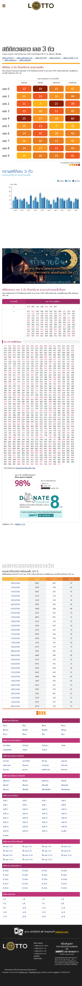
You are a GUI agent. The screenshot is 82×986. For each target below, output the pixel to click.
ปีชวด (5, 725)
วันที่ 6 (24, 805)
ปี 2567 (44, 871)
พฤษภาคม (6, 765)
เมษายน (64, 761)
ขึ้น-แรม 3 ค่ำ (46, 846)
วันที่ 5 (5, 805)
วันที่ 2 (24, 800)
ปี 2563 (44, 875)
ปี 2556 (25, 884)
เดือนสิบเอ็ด (46, 789)
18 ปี (24, 916)
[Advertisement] (41, 28)
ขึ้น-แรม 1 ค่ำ (7, 846)
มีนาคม (44, 761)
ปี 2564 (25, 875)
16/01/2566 (15, 693)
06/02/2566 (15, 655)
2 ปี (23, 899)
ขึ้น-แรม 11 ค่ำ (47, 855)
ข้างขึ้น (63, 831)
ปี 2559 (44, 879)
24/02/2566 (15, 621)
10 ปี (24, 908)
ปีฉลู (24, 725)
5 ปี (4, 903)
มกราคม (6, 761)
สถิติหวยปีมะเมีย (25, 60)
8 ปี (62, 903)
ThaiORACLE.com (34, 972)
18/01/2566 (15, 689)
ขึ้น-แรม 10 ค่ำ (27, 855)
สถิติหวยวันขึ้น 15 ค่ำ (70, 58)
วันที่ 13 (6, 813)
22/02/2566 (15, 625)
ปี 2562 (64, 875)
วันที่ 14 (25, 813)
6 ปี (23, 903)
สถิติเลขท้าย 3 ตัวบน (41, 946)
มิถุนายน (25, 765)
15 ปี (43, 912)
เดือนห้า (6, 785)
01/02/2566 (15, 664)
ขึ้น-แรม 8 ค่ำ (66, 851)
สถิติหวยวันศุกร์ (55, 58)
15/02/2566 (15, 638)
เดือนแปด (64, 785)
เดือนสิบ (25, 789)
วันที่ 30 (25, 831)
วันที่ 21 (6, 822)
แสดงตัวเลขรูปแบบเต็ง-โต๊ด (25, 468)
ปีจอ (43, 734)
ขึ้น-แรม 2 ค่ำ (27, 846)
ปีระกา (24, 734)
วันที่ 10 (25, 809)
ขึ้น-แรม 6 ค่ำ (27, 851)
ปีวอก (5, 734)
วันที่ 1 (5, 800)
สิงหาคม (64, 765)
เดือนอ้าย (6, 781)
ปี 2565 (5, 875)
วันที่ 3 (44, 800)
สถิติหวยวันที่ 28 (8, 58)
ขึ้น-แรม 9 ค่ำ (7, 855)
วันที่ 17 (6, 818)
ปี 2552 (25, 888)
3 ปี (43, 899)
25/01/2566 (15, 676)
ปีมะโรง (5, 730)
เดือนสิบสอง (65, 789)
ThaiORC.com (23, 972)
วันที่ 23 (44, 822)
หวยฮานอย (38, 958)
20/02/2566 (15, 630)
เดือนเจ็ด (45, 785)
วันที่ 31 (44, 831)
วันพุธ (63, 745)
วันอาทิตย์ (6, 745)
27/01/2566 (15, 672)
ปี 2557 (5, 884)
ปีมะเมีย (44, 730)
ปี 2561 (5, 879)
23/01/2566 (15, 681)
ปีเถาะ (63, 725)
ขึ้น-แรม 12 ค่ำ (66, 855)
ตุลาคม (25, 769)
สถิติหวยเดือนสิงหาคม (24, 58)
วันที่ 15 (44, 813)
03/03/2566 (15, 608)
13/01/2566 (15, 698)
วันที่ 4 (63, 800)
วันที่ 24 (64, 822)
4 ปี (62, 899)
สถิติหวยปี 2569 (41, 58)
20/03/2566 (15, 583)
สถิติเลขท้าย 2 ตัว (40, 954)
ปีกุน (62, 734)
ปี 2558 (64, 879)
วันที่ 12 (64, 809)
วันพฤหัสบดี (7, 750)
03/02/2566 (15, 659)
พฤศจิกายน (46, 769)
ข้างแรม (6, 835)
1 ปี (4, 899)
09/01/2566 (15, 706)
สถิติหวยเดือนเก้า (10, 60)
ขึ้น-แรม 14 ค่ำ (27, 859)
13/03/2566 (15, 596)
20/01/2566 (15, 685)
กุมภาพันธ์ (26, 761)
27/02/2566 (15, 617)
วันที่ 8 (63, 805)
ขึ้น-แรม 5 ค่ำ (7, 851)
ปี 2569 (5, 871)
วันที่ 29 (6, 831)
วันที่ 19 (44, 818)
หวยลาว (37, 956)
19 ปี (43, 916)
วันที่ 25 (6, 826)
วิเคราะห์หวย (38, 943)
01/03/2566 (15, 613)
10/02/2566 (15, 647)
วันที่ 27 (44, 826)
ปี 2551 (44, 888)
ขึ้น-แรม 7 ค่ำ (46, 851)
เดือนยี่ (24, 781)
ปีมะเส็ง (25, 730)
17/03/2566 (15, 587)
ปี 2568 (25, 871)
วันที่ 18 (25, 818)
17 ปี (5, 916)
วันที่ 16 (64, 813)
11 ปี (43, 908)
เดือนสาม (45, 781)
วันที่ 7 (44, 805)
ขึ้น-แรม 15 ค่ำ (47, 859)
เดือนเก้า (6, 789)
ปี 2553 (5, 888)
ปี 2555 (44, 884)
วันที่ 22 (25, 822)
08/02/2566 (15, 651)
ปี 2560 (25, 879)
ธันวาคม (64, 769)
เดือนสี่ (63, 781)
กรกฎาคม (45, 765)
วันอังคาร (45, 745)
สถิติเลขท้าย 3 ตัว (40, 951)
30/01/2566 (15, 668)
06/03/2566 (15, 604)
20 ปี (63, 916)
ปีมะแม (63, 730)
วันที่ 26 (25, 826)
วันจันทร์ (25, 745)
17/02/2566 (15, 634)
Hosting (56, 972)
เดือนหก (25, 785)
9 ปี (4, 908)
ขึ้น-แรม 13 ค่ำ (8, 859)
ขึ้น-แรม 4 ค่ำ (66, 846)
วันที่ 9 (5, 809)
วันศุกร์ (24, 750)
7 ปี (43, 903)
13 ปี (5, 912)
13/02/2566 (15, 642)
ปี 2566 (64, 871)
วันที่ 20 (64, 818)
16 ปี (63, 912)
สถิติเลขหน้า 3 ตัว (40, 948)
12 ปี (63, 908)
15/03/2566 (15, 591)
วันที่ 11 (44, 809)
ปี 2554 (64, 884)
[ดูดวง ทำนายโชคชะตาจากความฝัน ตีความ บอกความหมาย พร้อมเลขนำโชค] (41, 266)
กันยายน (6, 769)
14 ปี (24, 912)
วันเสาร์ (44, 750)
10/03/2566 (15, 600)
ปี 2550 (64, 888)
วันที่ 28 (64, 826)
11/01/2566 (15, 702)
